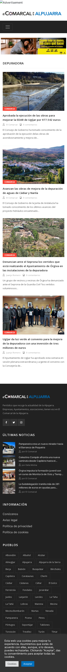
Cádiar (9, 583)
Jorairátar (44, 590)
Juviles (9, 597)
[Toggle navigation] (8, 27)
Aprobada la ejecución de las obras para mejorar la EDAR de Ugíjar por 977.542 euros (32, 117)
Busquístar (38, 569)
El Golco (53, 583)
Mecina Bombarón (15, 610)
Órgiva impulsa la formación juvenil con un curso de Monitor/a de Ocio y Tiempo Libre (41, 472)
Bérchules (56, 569)
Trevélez (27, 631)
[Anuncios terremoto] (33, 46)
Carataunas (27, 576)
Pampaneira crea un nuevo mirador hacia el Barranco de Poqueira (41, 445)
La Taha (54, 597)
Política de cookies (15, 532)
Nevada (49, 610)
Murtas (34, 610)
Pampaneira (12, 617)
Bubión (21, 569)
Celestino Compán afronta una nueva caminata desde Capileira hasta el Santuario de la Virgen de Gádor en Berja (41, 459)
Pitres (41, 617)
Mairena (39, 603)
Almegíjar (10, 562)
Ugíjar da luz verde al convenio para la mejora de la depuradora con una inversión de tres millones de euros (32, 343)
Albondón (11, 555)
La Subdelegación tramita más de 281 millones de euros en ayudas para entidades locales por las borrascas (39, 486)
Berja (8, 569)
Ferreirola (11, 590)
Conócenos (10, 514)
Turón (41, 631)
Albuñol (27, 555)
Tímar (55, 631)
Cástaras (23, 583)
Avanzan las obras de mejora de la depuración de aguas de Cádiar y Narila (33, 191)
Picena (28, 617)
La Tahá (9, 603)
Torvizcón (11, 631)
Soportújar (27, 624)
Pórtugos (10, 624)
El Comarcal (12, 124)
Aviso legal (10, 520)
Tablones (44, 624)
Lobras (24, 603)
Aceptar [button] (27, 663)
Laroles (39, 597)
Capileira (10, 576)
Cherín (44, 576)
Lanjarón (23, 597)
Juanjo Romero (13, 275)
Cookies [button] (12, 663)
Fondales (27, 590)
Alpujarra (27, 562)
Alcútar (41, 555)
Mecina (53, 603)
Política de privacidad (17, 526)
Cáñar (39, 583)
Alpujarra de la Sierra (49, 562)
